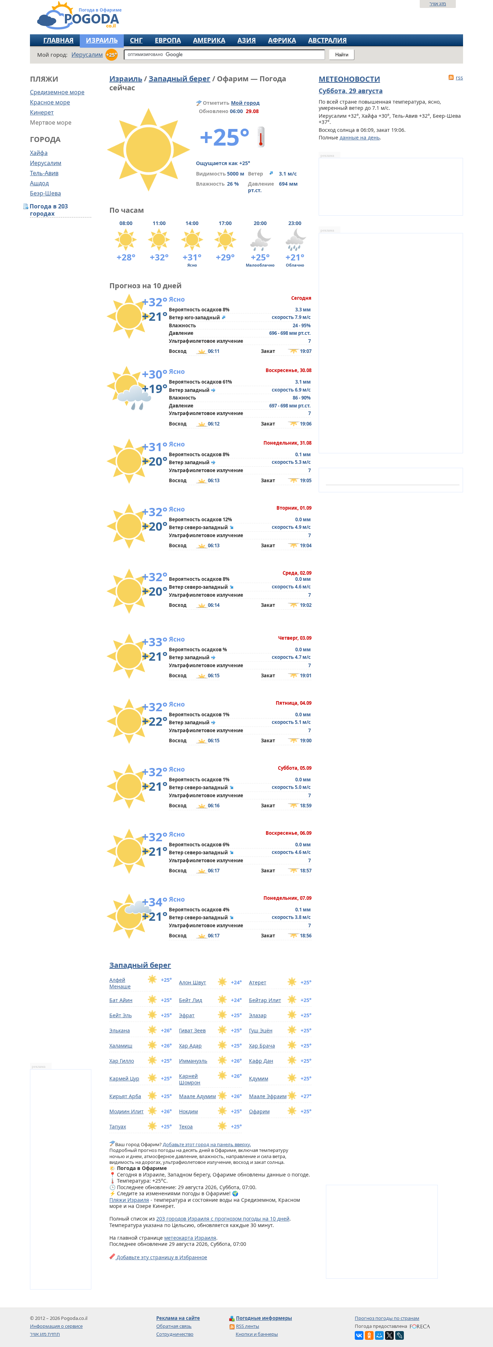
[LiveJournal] (399, 1335)
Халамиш (120, 1045)
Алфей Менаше (120, 983)
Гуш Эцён (260, 1030)
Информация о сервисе (56, 1326)
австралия (327, 40)
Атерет (257, 982)
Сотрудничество (174, 1334)
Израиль (102, 40)
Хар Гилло (121, 1060)
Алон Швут (192, 982)
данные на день (360, 137)
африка (282, 40)
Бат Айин (120, 1000)
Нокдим (188, 1111)
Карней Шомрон (189, 1079)
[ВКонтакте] (359, 1335)
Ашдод (39, 183)
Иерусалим (45, 163)
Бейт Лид (190, 1000)
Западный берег (179, 78)
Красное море (50, 102)
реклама (38, 1066)
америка (209, 40)
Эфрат (187, 1015)
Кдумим (258, 1078)
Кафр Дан (261, 1060)
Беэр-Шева (45, 193)
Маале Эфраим (268, 1096)
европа (168, 40)
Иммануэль (193, 1060)
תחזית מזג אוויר (45, 1334)
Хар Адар (190, 1045)
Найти (341, 54)
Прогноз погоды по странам (387, 1318)
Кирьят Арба (125, 1096)
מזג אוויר (437, 3)
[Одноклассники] (369, 1335)
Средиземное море (57, 92)
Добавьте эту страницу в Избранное (161, 1257)
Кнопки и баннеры (257, 1334)
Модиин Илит (126, 1111)
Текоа (186, 1126)
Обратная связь (174, 1326)
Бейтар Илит (265, 1000)
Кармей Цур (124, 1078)
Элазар (258, 1015)
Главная (58, 40)
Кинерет (42, 112)
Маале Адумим (197, 1096)
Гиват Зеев (192, 1030)
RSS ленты (247, 1326)
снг (136, 40)
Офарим (259, 1111)
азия (246, 40)
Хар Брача (262, 1045)
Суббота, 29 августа (351, 90)
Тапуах (117, 1126)
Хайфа (39, 152)
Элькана (119, 1030)
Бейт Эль (120, 1015)
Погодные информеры (264, 1318)
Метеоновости (349, 79)
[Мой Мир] (379, 1335)
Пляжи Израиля (129, 1199)
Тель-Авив (44, 173)
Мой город (245, 102)
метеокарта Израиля (190, 1237)
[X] (389, 1335)
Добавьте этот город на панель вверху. (207, 1144)
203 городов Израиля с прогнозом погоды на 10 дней (222, 1218)
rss (459, 77)
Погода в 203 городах (49, 210)
